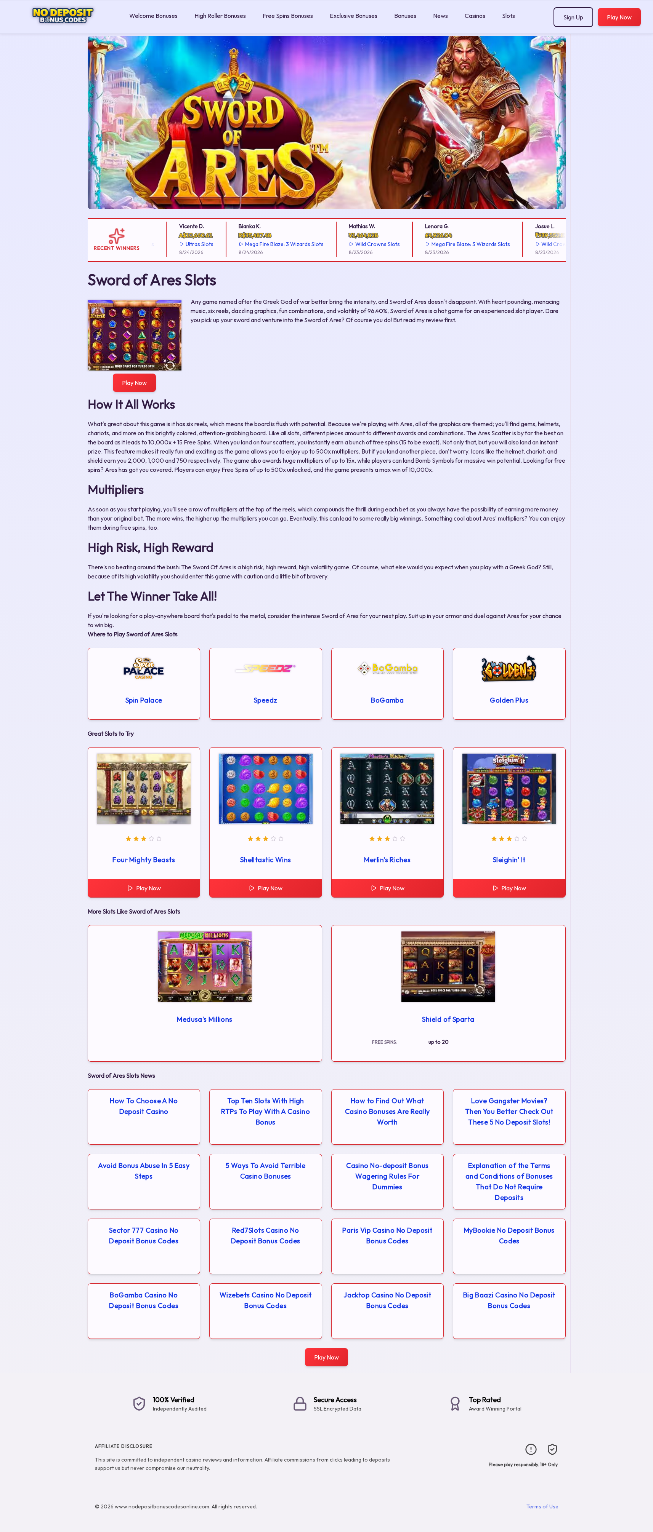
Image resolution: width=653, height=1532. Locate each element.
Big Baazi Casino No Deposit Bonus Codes (509, 1300)
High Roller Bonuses (220, 15)
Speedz (266, 700)
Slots (508, 15)
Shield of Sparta (448, 1019)
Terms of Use (542, 1506)
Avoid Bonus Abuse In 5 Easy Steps (143, 1171)
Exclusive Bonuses (353, 15)
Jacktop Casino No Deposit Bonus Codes (387, 1300)
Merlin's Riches (387, 859)
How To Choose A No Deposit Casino (144, 1106)
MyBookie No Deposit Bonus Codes (509, 1235)
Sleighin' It (509, 859)
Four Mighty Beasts (143, 859)
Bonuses (405, 15)
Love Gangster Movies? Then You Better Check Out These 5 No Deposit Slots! (509, 1111)
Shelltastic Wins (265, 859)
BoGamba (387, 700)
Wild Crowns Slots (355, 244)
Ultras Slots (177, 244)
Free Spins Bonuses (288, 15)
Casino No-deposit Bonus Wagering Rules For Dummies (387, 1176)
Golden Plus (509, 700)
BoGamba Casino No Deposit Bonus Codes (143, 1300)
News (440, 15)
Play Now (619, 17)
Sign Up (573, 17)
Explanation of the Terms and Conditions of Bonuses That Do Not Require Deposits (509, 1181)
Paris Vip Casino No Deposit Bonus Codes (387, 1235)
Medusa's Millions (205, 1019)
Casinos (475, 15)
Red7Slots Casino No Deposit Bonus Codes (265, 1235)
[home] (63, 28)
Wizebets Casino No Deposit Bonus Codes (266, 1300)
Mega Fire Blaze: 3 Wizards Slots (262, 244)
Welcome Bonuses (153, 15)
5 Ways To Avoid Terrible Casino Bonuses (266, 1171)
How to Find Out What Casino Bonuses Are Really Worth (387, 1111)
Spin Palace (143, 700)
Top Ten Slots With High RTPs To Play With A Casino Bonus (265, 1111)
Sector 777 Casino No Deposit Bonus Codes (144, 1235)
